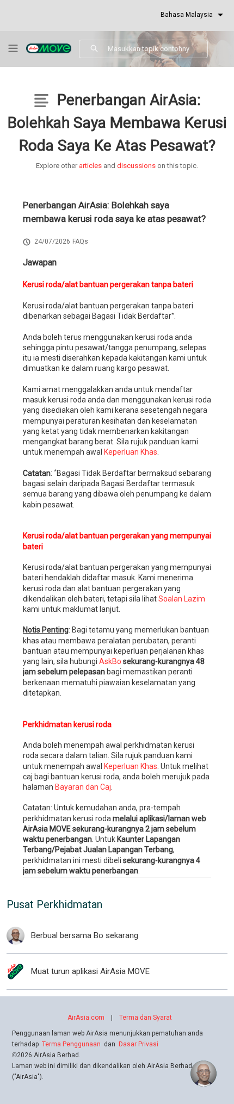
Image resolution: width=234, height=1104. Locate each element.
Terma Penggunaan (71, 1044)
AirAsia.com (85, 1017)
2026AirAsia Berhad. (46, 1055)
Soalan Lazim (181, 598)
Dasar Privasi (138, 1044)
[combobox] (157, 49)
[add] (203, 1073)
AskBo (110, 661)
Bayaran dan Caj (83, 787)
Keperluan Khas (130, 452)
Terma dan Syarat (145, 1017)
